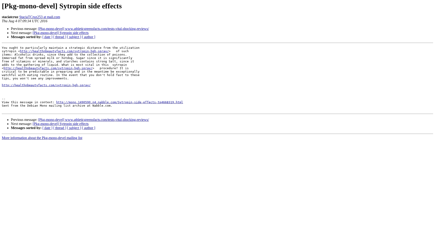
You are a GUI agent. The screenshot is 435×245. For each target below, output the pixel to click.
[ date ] (47, 37)
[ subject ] (74, 37)
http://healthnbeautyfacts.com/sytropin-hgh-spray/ (64, 51)
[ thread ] (59, 37)
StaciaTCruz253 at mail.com (39, 17)
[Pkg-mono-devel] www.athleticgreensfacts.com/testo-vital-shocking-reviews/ (93, 29)
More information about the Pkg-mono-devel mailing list (42, 138)
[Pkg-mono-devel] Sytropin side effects (61, 33)
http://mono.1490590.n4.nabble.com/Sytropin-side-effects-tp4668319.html (119, 102)
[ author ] (88, 37)
